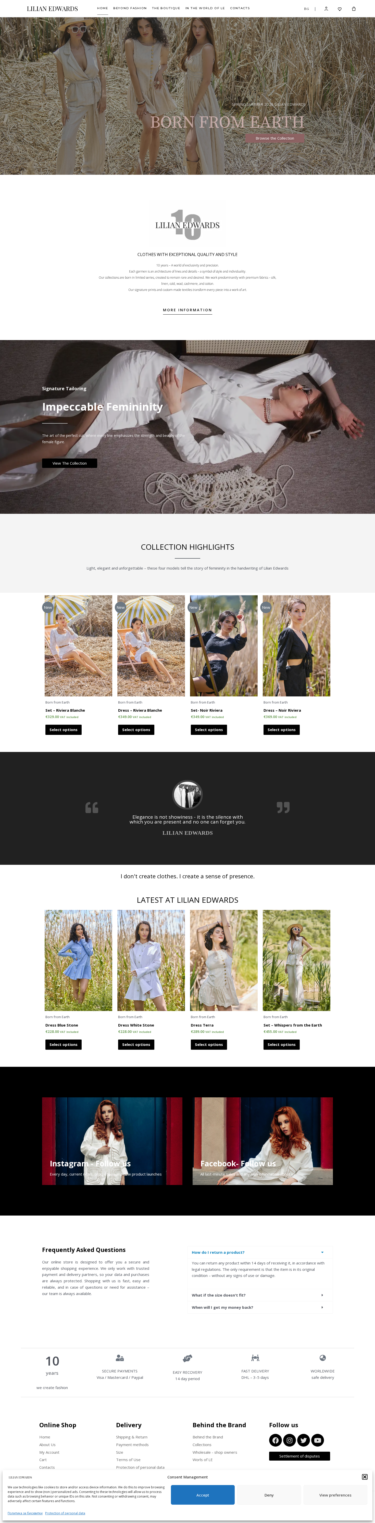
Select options (63, 729)
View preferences (335, 1495)
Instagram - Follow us (90, 1163)
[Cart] (354, 8)
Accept (202, 1495)
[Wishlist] (340, 8)
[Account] (326, 8)
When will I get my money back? (222, 1307)
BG (306, 8)
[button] (364, 1476)
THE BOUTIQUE (166, 8)
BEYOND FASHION (130, 8)
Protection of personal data (65, 1513)
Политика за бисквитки (25, 1513)
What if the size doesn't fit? (219, 1295)
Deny (269, 1495)
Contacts (240, 8)
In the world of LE (205, 8)
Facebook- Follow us (238, 1163)
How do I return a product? (218, 1252)
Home (102, 8)
